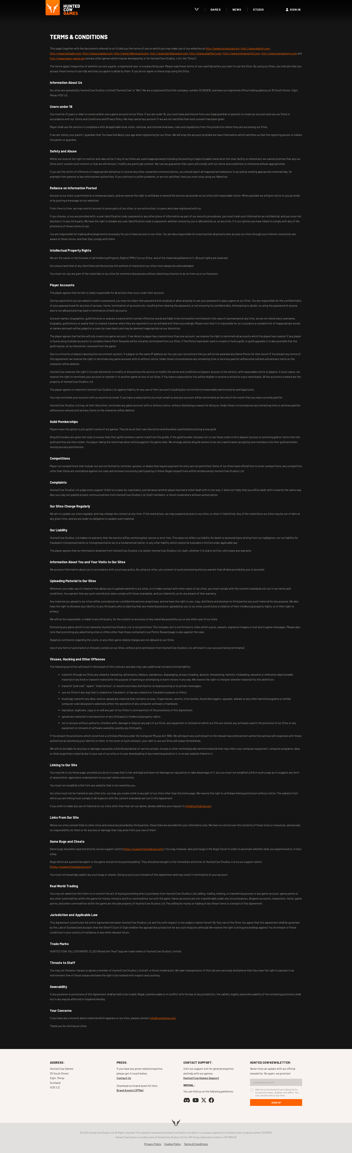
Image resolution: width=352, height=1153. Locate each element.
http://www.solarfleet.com (205, 53)
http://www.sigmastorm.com (279, 53)
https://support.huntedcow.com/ (144, 849)
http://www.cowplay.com (97, 53)
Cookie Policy (172, 1144)
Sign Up (276, 1102)
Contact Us (124, 1078)
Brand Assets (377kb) (130, 1090)
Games (215, 9)
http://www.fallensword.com (131, 53)
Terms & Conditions (196, 1144)
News (236, 9)
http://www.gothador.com (65, 53)
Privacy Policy (152, 1144)
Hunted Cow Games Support (201, 1078)
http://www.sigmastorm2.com (241, 53)
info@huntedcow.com (198, 806)
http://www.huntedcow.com (222, 48)
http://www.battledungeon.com (169, 53)
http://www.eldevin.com (255, 48)
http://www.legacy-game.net (67, 58)
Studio (258, 9)
